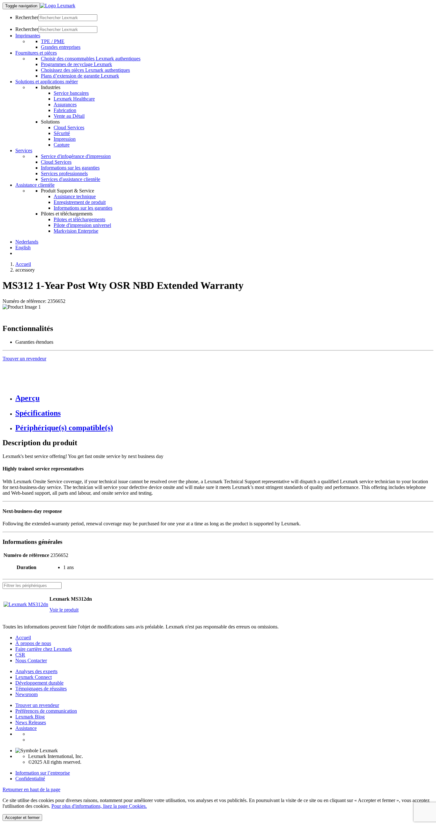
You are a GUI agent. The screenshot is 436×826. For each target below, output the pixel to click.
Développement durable (39, 683)
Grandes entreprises (60, 47)
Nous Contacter (31, 660)
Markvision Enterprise (76, 231)
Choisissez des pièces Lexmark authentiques (85, 70)
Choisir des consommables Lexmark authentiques (90, 58)
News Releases (30, 722)
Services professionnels (64, 173)
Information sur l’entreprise (42, 773)
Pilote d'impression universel (82, 225)
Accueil (23, 264)
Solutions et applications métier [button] (46, 81)
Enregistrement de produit (80, 202)
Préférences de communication (46, 711)
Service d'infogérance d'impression (76, 156)
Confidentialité (30, 778)
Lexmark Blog (30, 716)
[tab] (224, 398)
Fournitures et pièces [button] (36, 53)
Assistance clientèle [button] (35, 185)
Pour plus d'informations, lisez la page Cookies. (99, 806)
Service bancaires (71, 93)
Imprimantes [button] (27, 35)
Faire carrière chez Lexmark (43, 649)
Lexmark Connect (33, 677)
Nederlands (26, 241)
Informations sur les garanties (70, 167)
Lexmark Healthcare (74, 98)
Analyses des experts (36, 671)
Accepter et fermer (22, 817)
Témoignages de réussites (41, 688)
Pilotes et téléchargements (79, 219)
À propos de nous (33, 643)
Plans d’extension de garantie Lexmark (80, 76)
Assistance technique (75, 196)
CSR (20, 654)
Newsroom (26, 694)
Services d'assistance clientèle (70, 179)
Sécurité (62, 133)
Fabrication (65, 110)
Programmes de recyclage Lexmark (76, 64)
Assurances (65, 104)
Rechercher (26, 17)
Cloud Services (69, 127)
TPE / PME (52, 41)
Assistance (26, 728)
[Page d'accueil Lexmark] (57, 5)
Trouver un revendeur (37, 705)
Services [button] (23, 150)
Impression (65, 139)
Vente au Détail (69, 116)
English (23, 247)
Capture (62, 144)
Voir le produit (64, 609)
